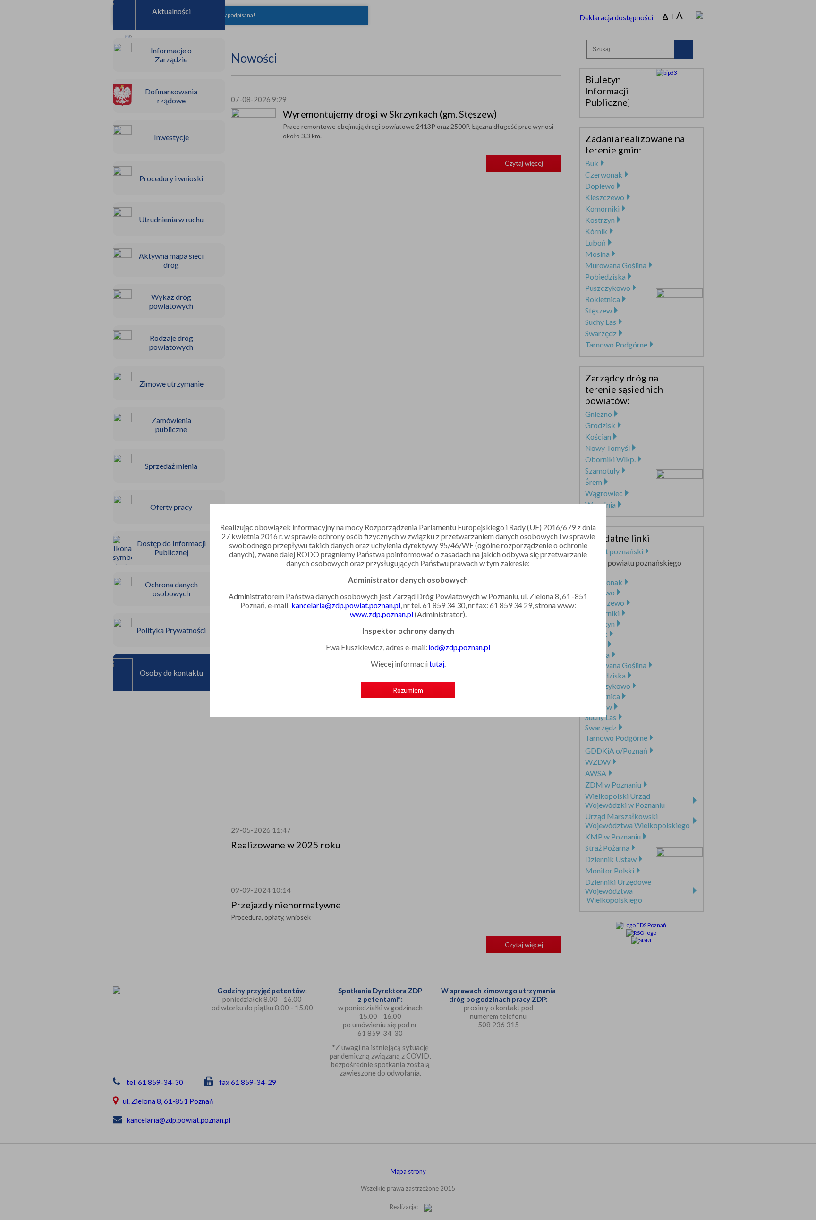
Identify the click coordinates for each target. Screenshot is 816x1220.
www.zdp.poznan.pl (381, 614)
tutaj (436, 663)
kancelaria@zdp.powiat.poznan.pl (345, 605)
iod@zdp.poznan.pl (459, 647)
